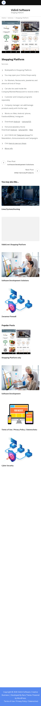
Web (31, 130)
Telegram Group (23, 135)
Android (17, 122)
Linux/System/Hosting (11, 209)
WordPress (21, 698)
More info (9, 148)
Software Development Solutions (15, 280)
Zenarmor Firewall (9, 316)
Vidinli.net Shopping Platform (14, 244)
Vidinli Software (20, 10)
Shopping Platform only (11, 357)
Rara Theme (27, 695)
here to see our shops (17, 143)
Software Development (11, 393)
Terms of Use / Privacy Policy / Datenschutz (19, 429)
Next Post (24, 171)
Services (5, 64)
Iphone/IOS (26, 122)
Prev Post (20, 163)
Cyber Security (8, 465)
